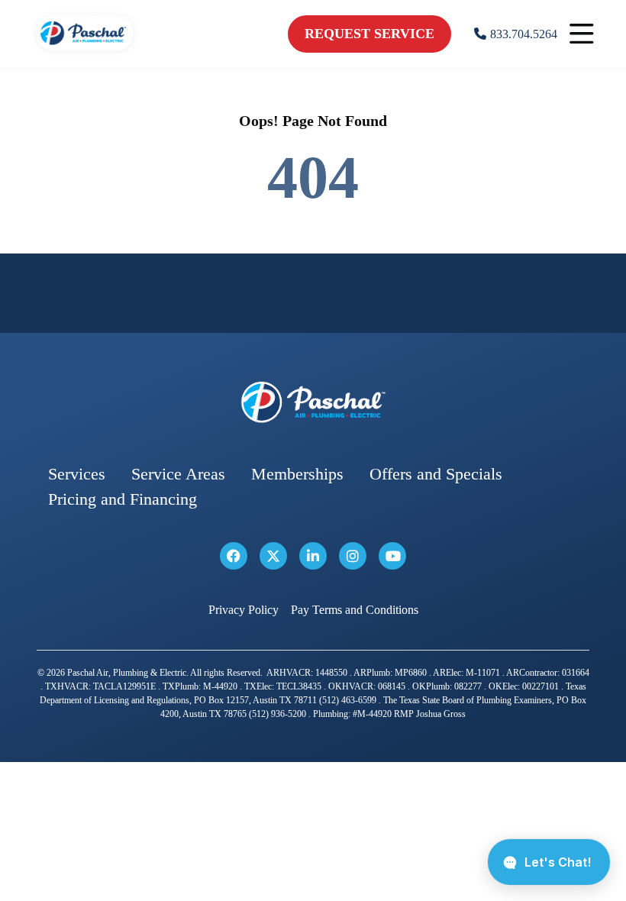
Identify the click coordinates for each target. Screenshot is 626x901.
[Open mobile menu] (582, 34)
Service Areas (178, 473)
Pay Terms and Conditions (354, 609)
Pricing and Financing (122, 499)
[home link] (313, 402)
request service (369, 33)
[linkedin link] (313, 556)
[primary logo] (84, 53)
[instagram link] (352, 556)
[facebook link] (233, 556)
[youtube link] (392, 556)
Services (76, 473)
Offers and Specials (435, 473)
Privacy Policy (243, 609)
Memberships (297, 473)
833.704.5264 (523, 33)
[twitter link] (273, 556)
